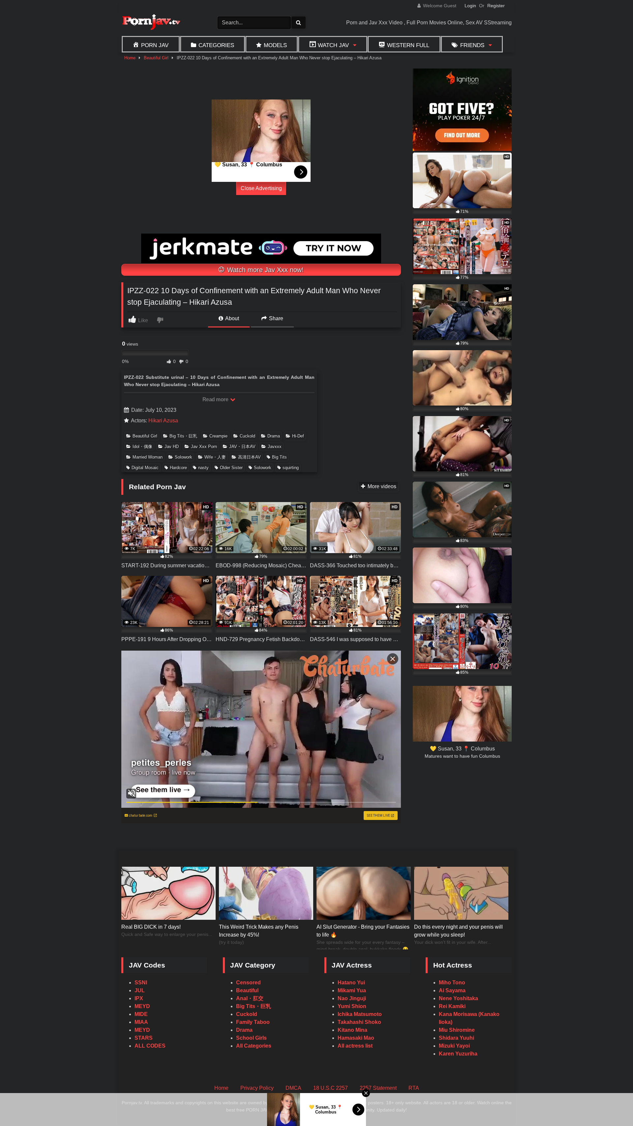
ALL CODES (150, 1046)
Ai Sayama (452, 990)
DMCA (293, 1088)
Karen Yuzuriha (458, 1053)
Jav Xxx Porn (204, 446)
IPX (139, 998)
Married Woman (148, 457)
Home (130, 57)
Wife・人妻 (215, 457)
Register (496, 5)
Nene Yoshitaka (458, 998)
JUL (140, 990)
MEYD (142, 1006)
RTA (413, 1088)
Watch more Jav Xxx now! (264, 269)
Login (470, 5)
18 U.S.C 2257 (330, 1088)
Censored (248, 982)
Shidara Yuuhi (456, 1038)
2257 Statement (378, 1088)
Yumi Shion (352, 1006)
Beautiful (247, 990)
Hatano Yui (351, 982)
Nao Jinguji (352, 998)
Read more (215, 399)
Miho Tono (452, 982)
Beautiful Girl (156, 57)
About (231, 318)
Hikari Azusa (163, 420)
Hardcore (178, 467)
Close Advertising (261, 188)
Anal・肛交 (249, 998)
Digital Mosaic (145, 467)
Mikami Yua (352, 990)
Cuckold (247, 436)
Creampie (218, 436)
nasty (203, 467)
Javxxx (275, 446)
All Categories (253, 1046)
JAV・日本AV (242, 446)
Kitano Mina (352, 1030)
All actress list (355, 1046)
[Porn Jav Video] (151, 23)
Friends (472, 45)
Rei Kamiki (452, 1006)
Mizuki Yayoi (454, 1046)
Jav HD (172, 446)
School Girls (251, 1038)
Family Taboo (253, 1022)
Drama (273, 436)
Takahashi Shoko (359, 1022)
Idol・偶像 (142, 446)
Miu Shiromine (457, 1030)
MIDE (141, 1014)
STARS (144, 1038)
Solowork (183, 457)
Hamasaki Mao (356, 1038)
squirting (291, 467)
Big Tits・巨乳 (183, 436)
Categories (216, 45)
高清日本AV (249, 457)
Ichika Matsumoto (360, 1014)
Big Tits (279, 457)
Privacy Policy (257, 1088)
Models (275, 45)
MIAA (141, 1022)
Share (275, 318)
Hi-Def (298, 436)
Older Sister (231, 467)
